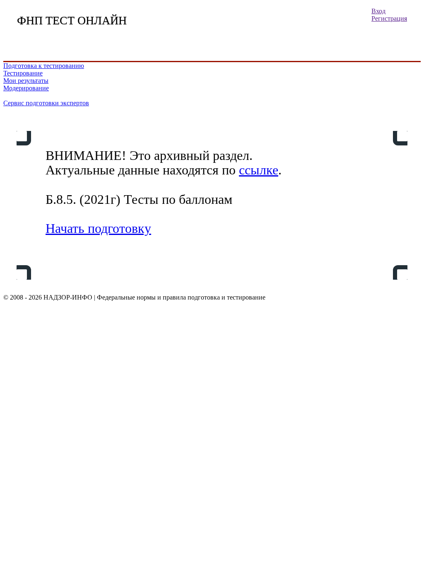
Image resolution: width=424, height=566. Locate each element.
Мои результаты (25, 80)
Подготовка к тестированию (43, 65)
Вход (378, 11)
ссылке (258, 169)
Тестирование (23, 73)
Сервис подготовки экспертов (46, 102)
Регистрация (389, 18)
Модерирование (26, 88)
